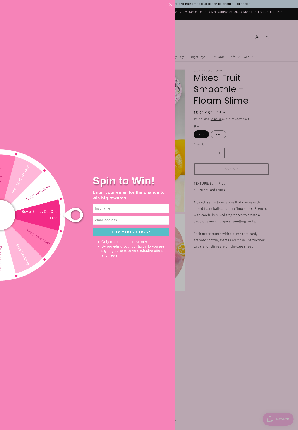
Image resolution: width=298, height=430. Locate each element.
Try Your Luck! (130, 232)
